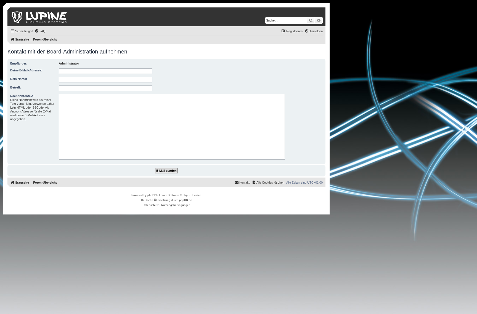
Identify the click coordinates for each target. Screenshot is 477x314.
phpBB (151, 195)
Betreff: (15, 87)
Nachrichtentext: (22, 96)
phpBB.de (185, 200)
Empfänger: (18, 63)
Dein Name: (18, 78)
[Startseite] (39, 17)
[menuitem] (40, 31)
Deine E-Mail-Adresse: (26, 70)
